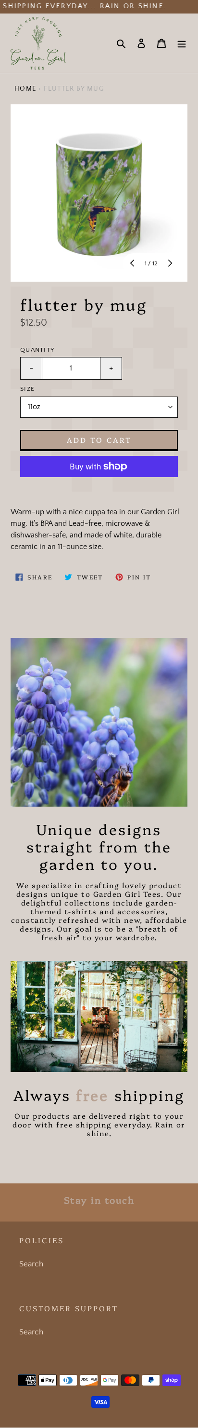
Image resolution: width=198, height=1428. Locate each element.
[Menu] (182, 43)
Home (25, 89)
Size (27, 388)
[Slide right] (169, 264)
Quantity (37, 349)
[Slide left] (133, 264)
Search (31, 1264)
